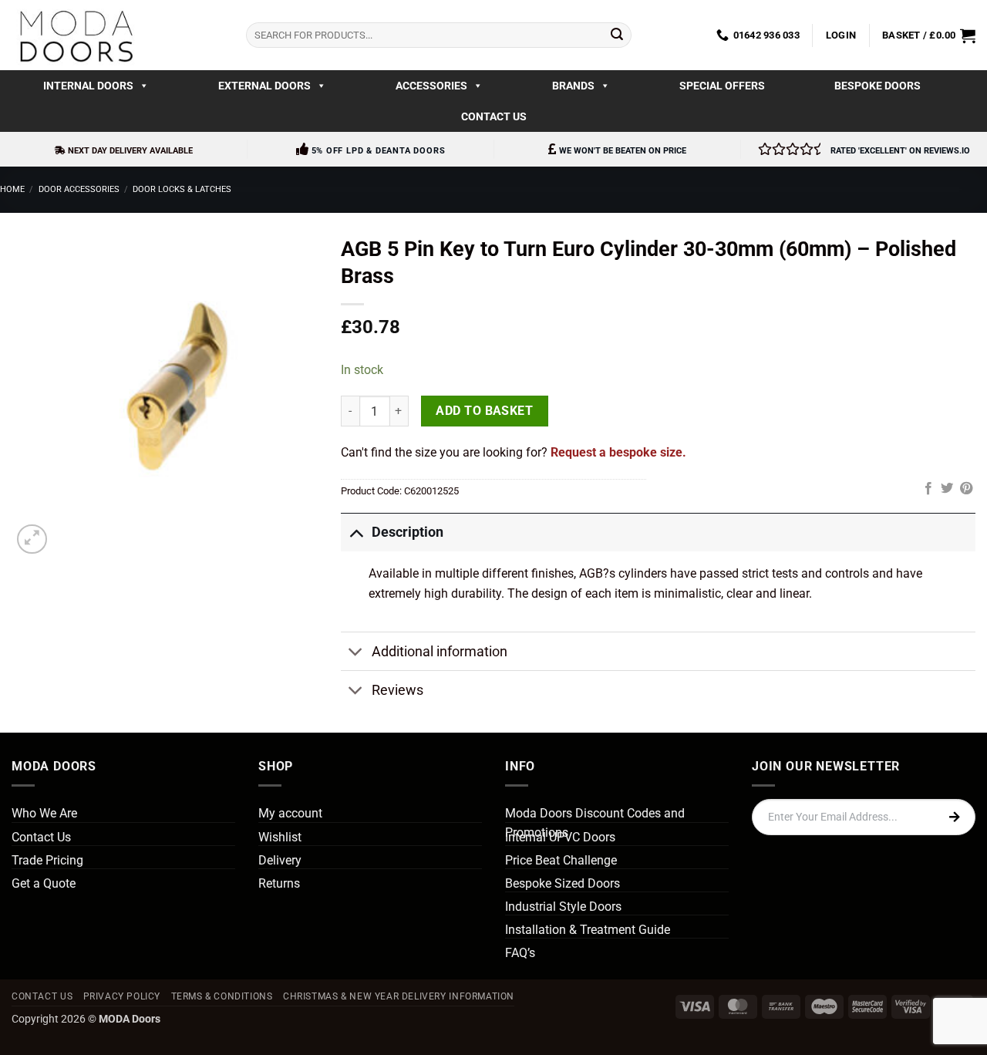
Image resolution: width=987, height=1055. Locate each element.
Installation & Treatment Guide (587, 929)
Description (407, 532)
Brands (573, 85)
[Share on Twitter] (947, 489)
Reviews (397, 690)
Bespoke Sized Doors (562, 883)
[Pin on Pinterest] (966, 489)
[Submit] (617, 35)
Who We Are (44, 813)
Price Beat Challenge (561, 860)
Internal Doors (88, 85)
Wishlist (279, 837)
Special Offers (722, 85)
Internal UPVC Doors (560, 837)
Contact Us (494, 116)
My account (290, 813)
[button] (841, 35)
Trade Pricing (47, 860)
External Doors (264, 85)
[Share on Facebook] (928, 489)
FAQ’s (520, 952)
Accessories (431, 85)
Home (12, 189)
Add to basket (484, 411)
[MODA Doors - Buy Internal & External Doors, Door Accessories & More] (76, 35)
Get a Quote (44, 883)
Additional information (439, 651)
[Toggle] (356, 531)
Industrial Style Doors (563, 906)
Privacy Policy (122, 996)
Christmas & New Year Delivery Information (398, 996)
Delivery (279, 860)
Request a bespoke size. (618, 452)
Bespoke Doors (877, 85)
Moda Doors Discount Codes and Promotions (595, 823)
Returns (279, 883)
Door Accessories (79, 189)
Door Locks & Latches (182, 189)
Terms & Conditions (222, 996)
